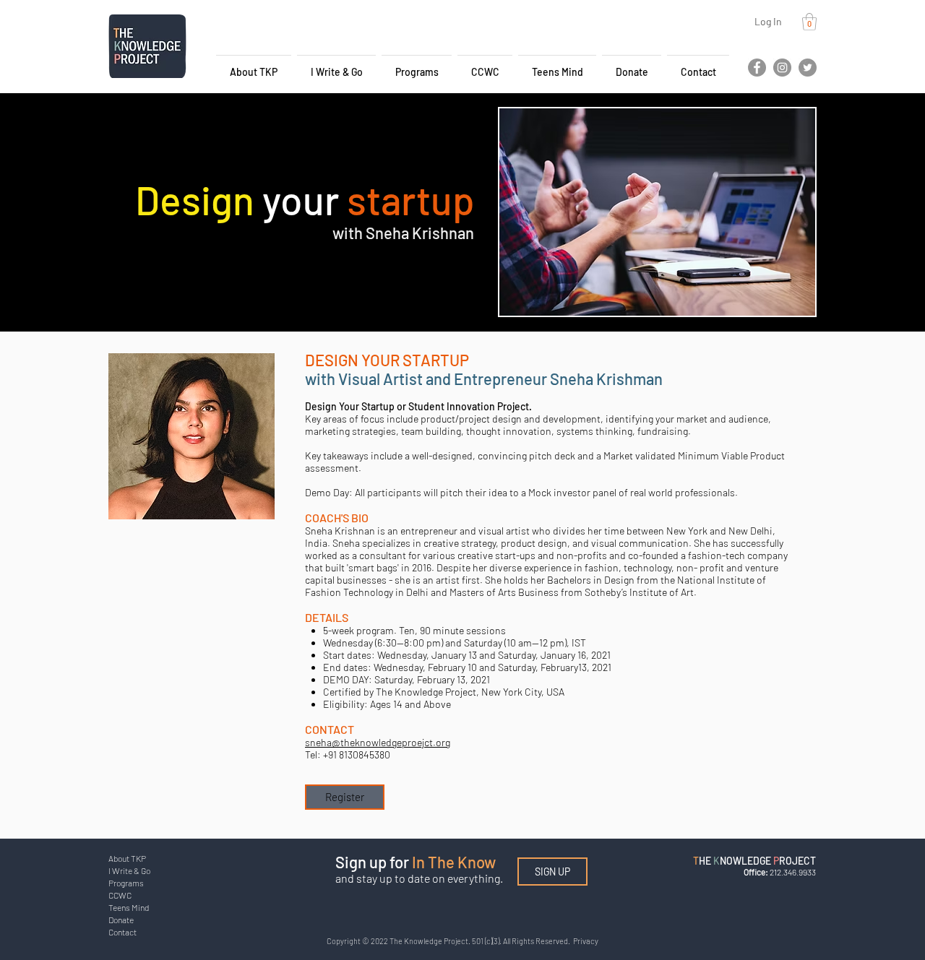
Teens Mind (128, 907)
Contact (122, 932)
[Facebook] (757, 68)
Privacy (585, 941)
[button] (809, 21)
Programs (126, 883)
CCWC (120, 895)
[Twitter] (808, 68)
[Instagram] (782, 68)
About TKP (127, 858)
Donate (121, 919)
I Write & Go (129, 870)
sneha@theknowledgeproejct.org (377, 742)
